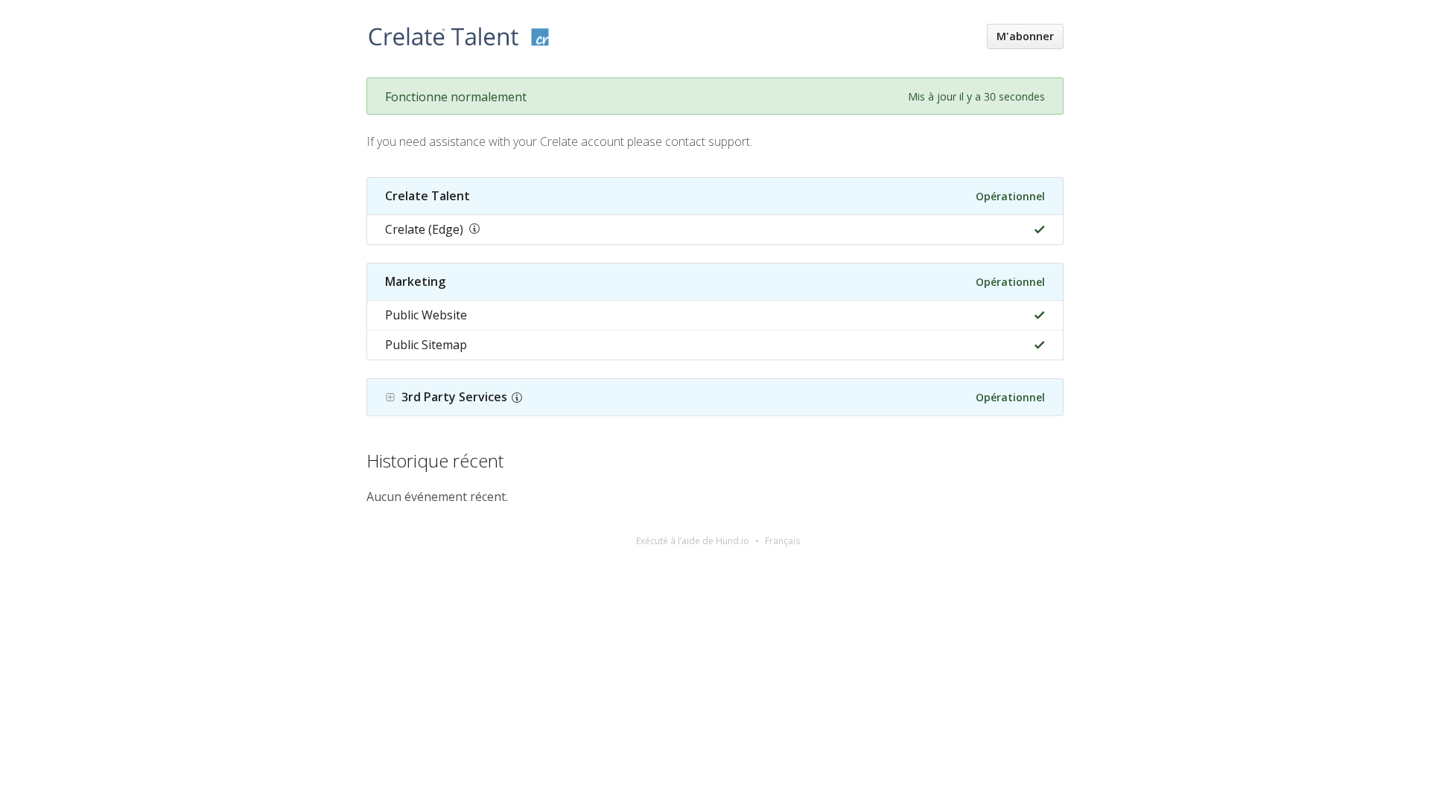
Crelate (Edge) (424, 229)
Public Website (426, 315)
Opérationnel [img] (1010, 196)
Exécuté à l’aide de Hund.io (692, 541)
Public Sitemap (426, 344)
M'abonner (1025, 36)
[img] (1036, 229)
